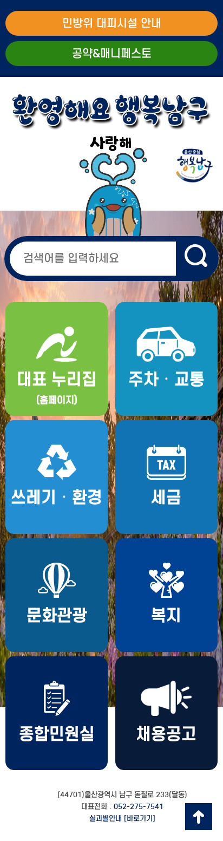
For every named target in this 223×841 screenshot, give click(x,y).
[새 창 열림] (197, 258)
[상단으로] (198, 816)
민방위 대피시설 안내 (111, 23)
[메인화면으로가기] (111, 166)
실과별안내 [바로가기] (122, 818)
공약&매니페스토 (112, 54)
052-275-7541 (138, 806)
